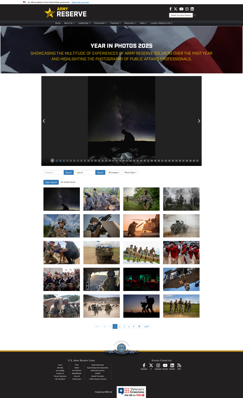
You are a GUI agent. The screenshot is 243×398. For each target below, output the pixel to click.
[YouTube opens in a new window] (181, 8)
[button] (82, 2)
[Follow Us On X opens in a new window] (151, 366)
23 (134, 160)
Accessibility (60, 370)
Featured (114, 23)
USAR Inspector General (97, 379)
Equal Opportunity (98, 365)
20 (123, 160)
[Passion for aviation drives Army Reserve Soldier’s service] (101, 279)
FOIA (77, 365)
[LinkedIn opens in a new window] (192, 8)
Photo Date (130, 172)
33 (169, 160)
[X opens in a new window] (175, 8)
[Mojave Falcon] (101, 306)
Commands (99, 23)
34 (173, 160)
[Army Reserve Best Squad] (181, 306)
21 (127, 160)
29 (155, 160)
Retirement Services (98, 370)
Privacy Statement (60, 376)
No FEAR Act (76, 370)
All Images (113, 172)
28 (152, 160)
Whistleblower (76, 373)
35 (176, 160)
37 (183, 160)
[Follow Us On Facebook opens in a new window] (144, 366)
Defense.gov (76, 379)
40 (194, 160)
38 (187, 160)
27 (148, 160)
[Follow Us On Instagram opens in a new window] (158, 366)
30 (159, 160)
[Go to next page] (133, 326)
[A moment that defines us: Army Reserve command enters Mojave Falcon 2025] (61, 306)
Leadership (83, 23)
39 (190, 160)
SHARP (97, 373)
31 (162, 160)
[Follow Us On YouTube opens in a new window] (165, 366)
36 (180, 160)
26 (145, 160)
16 (109, 160)
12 (95, 160)
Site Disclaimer (60, 379)
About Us (68, 23)
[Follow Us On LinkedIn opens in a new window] (172, 366)
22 (130, 160)
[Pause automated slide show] (52, 161)
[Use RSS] (179, 366)
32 (166, 160)
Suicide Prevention (97, 376)
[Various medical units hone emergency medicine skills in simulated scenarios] (141, 279)
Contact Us (60, 373)
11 (92, 160)
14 (102, 160)
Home (58, 23)
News (142, 23)
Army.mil (77, 376)
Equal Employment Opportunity (97, 368)
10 (88, 160)
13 (99, 160)
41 (197, 160)
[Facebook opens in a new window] (170, 8)
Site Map (60, 368)
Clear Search (51, 182)
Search (69, 172)
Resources (129, 23)
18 (116, 160)
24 (138, 160)
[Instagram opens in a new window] (187, 8)
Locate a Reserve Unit (161, 23)
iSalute (77, 368)
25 (141, 160)
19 (120, 160)
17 (113, 160)
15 (106, 160)
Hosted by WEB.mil (103, 392)
